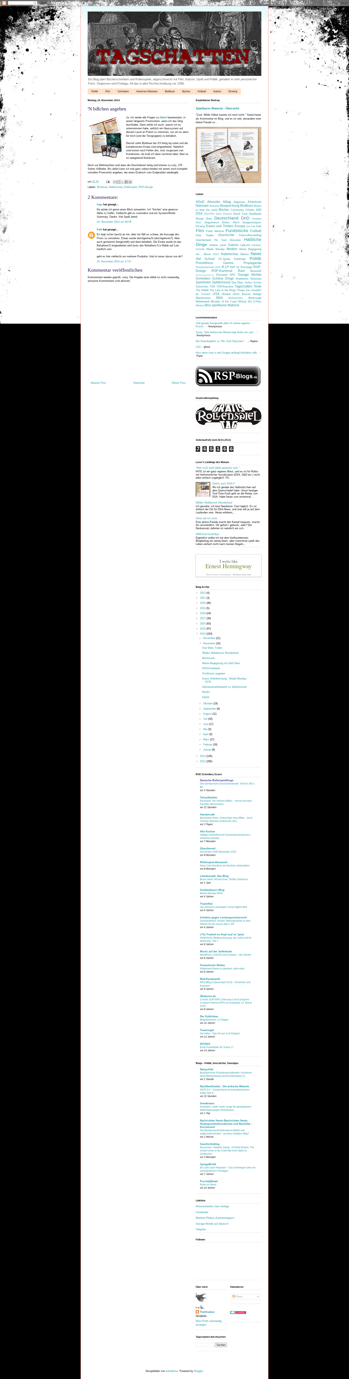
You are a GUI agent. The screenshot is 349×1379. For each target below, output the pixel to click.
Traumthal (206, 903)
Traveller (205, 294)
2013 (203, 756)
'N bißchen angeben (213, 673)
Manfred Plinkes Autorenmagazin (215, 1217)
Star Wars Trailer (212, 647)
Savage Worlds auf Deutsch (212, 1223)
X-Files (257, 301)
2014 (203, 633)
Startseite (139, 382)
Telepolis (201, 1229)
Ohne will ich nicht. (207, 518)
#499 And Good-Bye (207, 534)
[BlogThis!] (119, 182)
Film (107, 91)
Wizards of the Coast (224, 301)
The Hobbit (202, 290)
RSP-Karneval (221, 270)
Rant (241, 270)
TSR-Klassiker (225, 286)
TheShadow (207, 1311)
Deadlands (255, 213)
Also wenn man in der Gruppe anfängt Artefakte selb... (227, 352)
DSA (199, 213)
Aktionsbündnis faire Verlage (212, 1206)
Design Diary (204, 218)
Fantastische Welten (212, 965)
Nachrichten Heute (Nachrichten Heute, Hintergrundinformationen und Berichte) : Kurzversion (226, 1124)
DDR (258, 209)
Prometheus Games (214, 263)
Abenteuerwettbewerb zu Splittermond (224, 686)
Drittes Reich (231, 222)
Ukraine (226, 294)
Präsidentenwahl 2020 (208, 267)
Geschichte (226, 235)
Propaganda (252, 263)
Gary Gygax (205, 235)
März (206, 739)
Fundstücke (237, 230)
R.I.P (225, 267)
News (256, 253)
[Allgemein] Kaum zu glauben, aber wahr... (223, 968)
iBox (208, 305)
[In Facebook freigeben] (126, 182)
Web (219, 297)
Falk (99, 229)
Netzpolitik (206, 1069)
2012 (203, 761)
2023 (203, 592)
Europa (240, 226)
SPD (232, 274)
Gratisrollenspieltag (250, 235)
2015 (203, 628)
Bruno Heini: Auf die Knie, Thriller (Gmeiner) (224, 879)
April (206, 734)
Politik (94, 91)
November (209, 643)
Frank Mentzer (215, 231)
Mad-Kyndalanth (210, 978)
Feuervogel (207, 1030)
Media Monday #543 (211, 893)
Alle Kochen (207, 831)
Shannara (255, 278)
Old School (205, 259)
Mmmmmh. (208, 658)
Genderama (207, 1103)
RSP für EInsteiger (241, 267)
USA (216, 294)
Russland (221, 274)
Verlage (257, 294)
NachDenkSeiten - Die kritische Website (224, 1086)
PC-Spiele (224, 259)
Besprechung (229, 205)
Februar (208, 744)
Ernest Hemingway (228, 566)
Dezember (209, 638)
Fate (258, 226)
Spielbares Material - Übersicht (217, 108)
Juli (205, 718)
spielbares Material (225, 305)
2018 (203, 613)
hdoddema (172, 1371)
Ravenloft (255, 270)
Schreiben (123, 91)
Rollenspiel (130, 187)
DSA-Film (209, 213)
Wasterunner (203, 297)
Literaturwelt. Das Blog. (214, 876)
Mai (205, 729)
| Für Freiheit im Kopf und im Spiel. (222, 934)
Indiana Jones (218, 245)
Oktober (208, 703)
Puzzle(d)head (209, 1181)
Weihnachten (235, 298)
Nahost (244, 254)
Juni (206, 724)
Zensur (200, 305)
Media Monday (215, 249)
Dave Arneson (224, 213)
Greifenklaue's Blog (212, 889)
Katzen (217, 91)
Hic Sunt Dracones (227, 240)
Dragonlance (211, 222)
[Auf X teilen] (123, 182)
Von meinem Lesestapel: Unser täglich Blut (223, 907)
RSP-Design (146, 187)
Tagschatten (243, 286)
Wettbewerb (202, 301)
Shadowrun (241, 278)
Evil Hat (250, 226)
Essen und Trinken (219, 226)
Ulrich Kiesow (241, 294)
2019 (203, 608)
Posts (239, 1296)
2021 (203, 597)
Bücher (186, 91)
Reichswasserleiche (205, 275)
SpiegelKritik (208, 1164)
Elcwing (233, 91)
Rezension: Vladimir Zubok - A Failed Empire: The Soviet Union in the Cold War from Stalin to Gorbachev (227, 1150)
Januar (207, 749)
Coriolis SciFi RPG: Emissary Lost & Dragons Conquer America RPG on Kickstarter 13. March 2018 (226, 1002)
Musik (207, 254)
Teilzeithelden (208, 797)
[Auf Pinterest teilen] (130, 182)
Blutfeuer (170, 91)
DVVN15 (205, 1043)
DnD (245, 218)
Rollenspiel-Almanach (213, 862)
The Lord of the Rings (223, 290)
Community (237, 209)
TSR (212, 286)
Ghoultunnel (207, 848)
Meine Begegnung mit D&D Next (221, 663)
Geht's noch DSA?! (223, 483)
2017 (203, 618)
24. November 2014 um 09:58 (114, 221)
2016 (203, 623)
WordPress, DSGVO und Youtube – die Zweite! (225, 954)
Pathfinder (240, 259)
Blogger (198, 1371)
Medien (232, 249)
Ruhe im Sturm (208, 1184)
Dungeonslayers (252, 222)
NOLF (216, 254)
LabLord (245, 245)
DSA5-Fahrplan (211, 668)
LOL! (198, 346)
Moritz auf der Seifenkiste (216, 951)
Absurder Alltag (219, 202)
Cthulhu (249, 209)
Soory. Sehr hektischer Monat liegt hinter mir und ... (226, 332)
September (210, 708)
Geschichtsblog (210, 1144)
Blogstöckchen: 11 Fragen (214, 1019)
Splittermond (221, 282)
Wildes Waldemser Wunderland (214, 502)
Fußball (202, 91)
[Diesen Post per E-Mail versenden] (115, 182)
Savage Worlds (250, 274)
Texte (257, 286)
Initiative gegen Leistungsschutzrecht (223, 917)
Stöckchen (202, 286)
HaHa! (205, 697)
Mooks (206, 691)
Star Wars (237, 282)
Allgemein (239, 202)
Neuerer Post (98, 382)
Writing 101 (245, 301)
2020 (203, 602)
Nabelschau (116, 187)
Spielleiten (203, 282)
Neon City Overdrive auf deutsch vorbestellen (225, 865)
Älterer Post (179, 382)
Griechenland (203, 240)
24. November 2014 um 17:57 (114, 261)
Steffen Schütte (253, 282)
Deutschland (226, 218)
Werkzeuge (254, 297)
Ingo (99, 204)
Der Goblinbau (209, 1016)
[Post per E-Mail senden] (107, 181)
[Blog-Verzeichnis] (238, 1313)
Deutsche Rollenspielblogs (216, 780)
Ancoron (214, 205)
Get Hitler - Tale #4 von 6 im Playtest (220, 1033)
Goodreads (202, 1212)
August (207, 713)
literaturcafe (207, 814)
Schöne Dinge (223, 278)
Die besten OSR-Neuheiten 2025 (218, 851)
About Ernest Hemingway (218, 574)
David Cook (240, 213)
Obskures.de (208, 996)
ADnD (200, 202)
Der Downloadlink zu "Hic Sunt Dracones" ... (222, 341)
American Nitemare (147, 91)
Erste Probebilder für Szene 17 (217, 1047)
